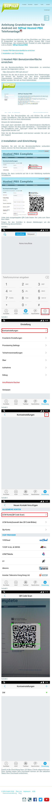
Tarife (42, 4)
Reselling (30, 4)
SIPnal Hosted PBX (30, 28)
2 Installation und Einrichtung (12, 53)
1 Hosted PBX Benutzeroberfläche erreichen (18, 51)
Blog (20, 793)
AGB (33, 791)
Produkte (24, 4)
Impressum (26, 791)
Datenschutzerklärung (10, 793)
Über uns (19, 791)
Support (36, 4)
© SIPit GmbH (5, 791)
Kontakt (48, 4)
